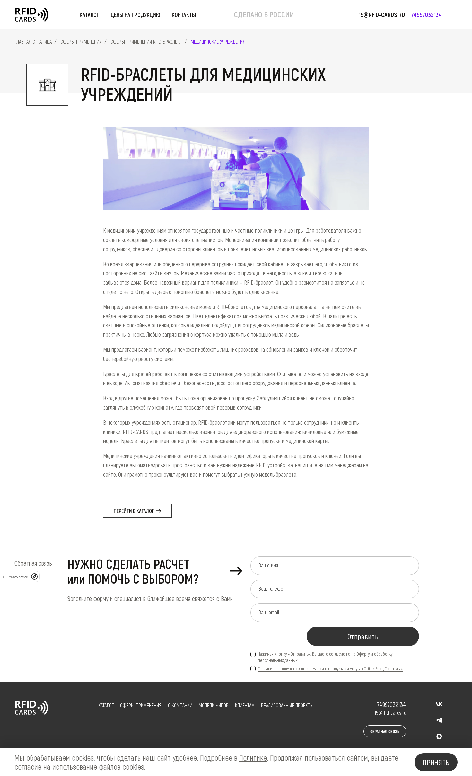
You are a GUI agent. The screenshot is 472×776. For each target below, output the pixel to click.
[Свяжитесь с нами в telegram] (439, 720)
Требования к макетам (246, 726)
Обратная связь (384, 731)
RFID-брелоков (134, 735)
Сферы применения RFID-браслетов (147, 42)
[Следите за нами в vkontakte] (439, 704)
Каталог (89, 14)
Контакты (184, 14)
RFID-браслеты (107, 726)
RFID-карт (129, 717)
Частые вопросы (246, 717)
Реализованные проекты (287, 705)
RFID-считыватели (107, 744)
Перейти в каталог (134, 511)
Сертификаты (181, 726)
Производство (182, 717)
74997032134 (426, 14)
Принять (436, 762)
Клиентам (245, 705)
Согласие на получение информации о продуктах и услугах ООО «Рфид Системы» (330, 668)
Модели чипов (214, 705)
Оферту (363, 654)
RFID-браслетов (135, 726)
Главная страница (33, 42)
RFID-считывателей (138, 744)
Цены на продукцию (135, 14)
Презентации (246, 735)
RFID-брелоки (107, 735)
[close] (3, 576)
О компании (180, 705)
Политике (253, 757)
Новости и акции (182, 735)
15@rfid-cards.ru (382, 14)
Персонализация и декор (246, 744)
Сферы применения (81, 42)
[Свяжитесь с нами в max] (439, 736)
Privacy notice (18, 576)
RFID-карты (107, 717)
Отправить (363, 636)
